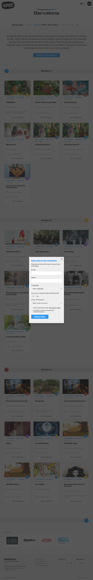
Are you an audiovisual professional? (45, 293)
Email (33, 270)
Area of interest (37, 300)
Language (35, 285)
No (38, 296)
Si (33, 296)
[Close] (62, 259)
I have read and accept (47, 308)
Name (33, 277)
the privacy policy (55, 308)
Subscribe (39, 317)
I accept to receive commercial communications (43, 311)
